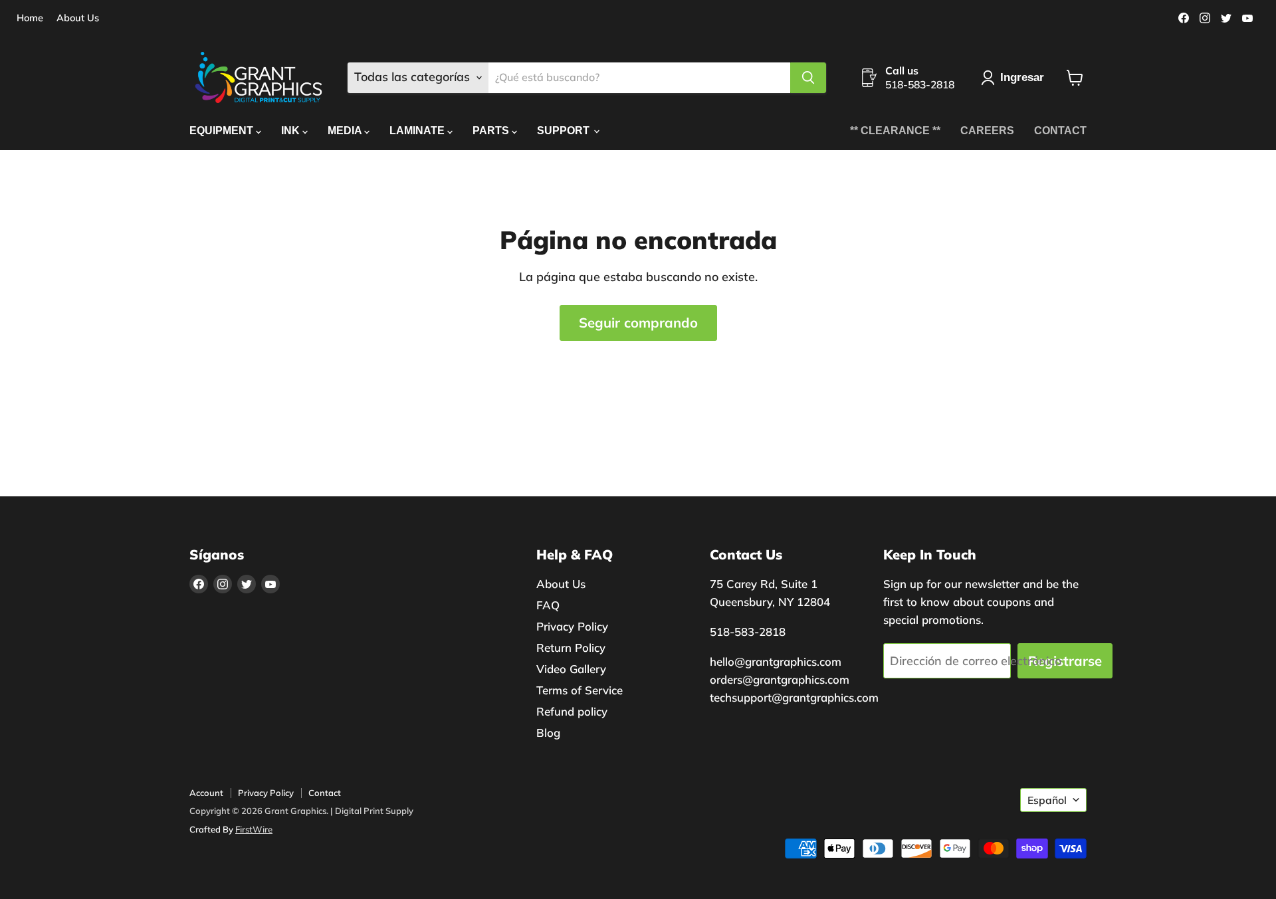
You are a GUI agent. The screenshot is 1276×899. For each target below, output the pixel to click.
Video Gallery (571, 669)
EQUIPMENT (222, 130)
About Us (77, 18)
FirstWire (253, 829)
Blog (548, 733)
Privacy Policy (572, 626)
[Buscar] (808, 77)
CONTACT (1060, 130)
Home (30, 18)
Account (206, 792)
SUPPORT (564, 130)
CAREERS (987, 130)
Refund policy (571, 711)
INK (291, 130)
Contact (324, 792)
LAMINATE (418, 130)
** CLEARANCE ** (895, 130)
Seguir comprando (638, 322)
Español (1047, 800)
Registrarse (1065, 660)
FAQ (548, 605)
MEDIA (346, 130)
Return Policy (570, 647)
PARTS (492, 130)
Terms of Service (579, 690)
